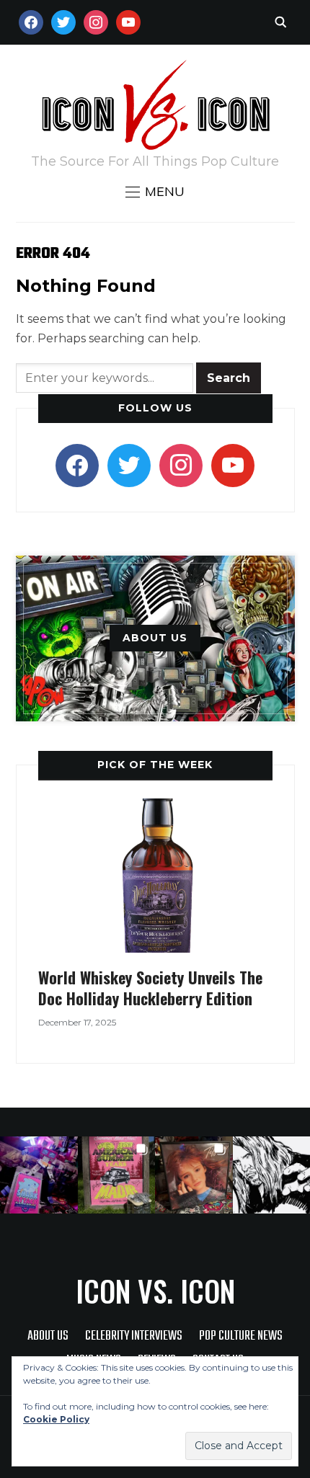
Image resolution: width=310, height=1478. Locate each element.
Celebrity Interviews (133, 1336)
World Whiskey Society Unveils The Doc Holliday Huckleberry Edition (150, 988)
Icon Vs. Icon (155, 1290)
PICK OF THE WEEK (155, 764)
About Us (47, 1336)
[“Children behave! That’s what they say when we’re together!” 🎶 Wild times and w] (194, 1175)
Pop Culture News (241, 1336)
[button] (155, 191)
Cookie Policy (56, 1419)
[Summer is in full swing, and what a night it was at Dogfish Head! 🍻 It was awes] (117, 1175)
